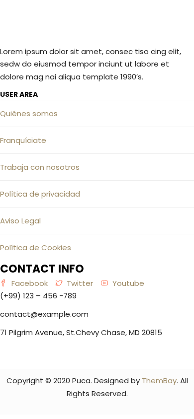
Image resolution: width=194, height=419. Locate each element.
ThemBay (159, 380)
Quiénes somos (29, 113)
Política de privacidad (40, 194)
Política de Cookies (35, 247)
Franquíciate (23, 140)
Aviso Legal (20, 220)
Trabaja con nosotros (40, 167)
